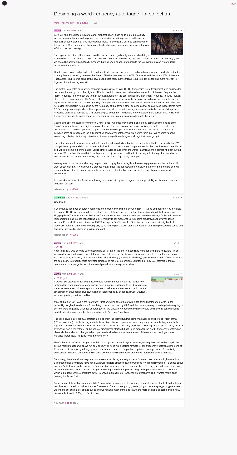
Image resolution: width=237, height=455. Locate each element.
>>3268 (74, 189)
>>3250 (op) (60, 278)
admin (57, 30)
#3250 (72, 30)
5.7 (177, 197)
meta (56, 22)
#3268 (72, 273)
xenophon (59, 197)
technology (68, 22)
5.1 (177, 243)
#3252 (72, 243)
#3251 (76, 197)
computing (82, 22)
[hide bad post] (181, 30)
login (233, 3)
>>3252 (74, 234)
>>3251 (58, 247)
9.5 (177, 273)
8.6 (177, 30)
